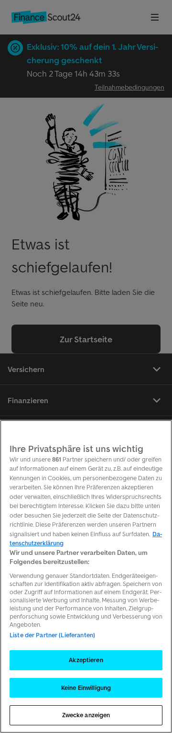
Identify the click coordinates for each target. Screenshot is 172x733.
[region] (86, 576)
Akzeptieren (86, 660)
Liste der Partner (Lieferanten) (52, 635)
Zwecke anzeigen (86, 715)
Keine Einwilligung (86, 688)
